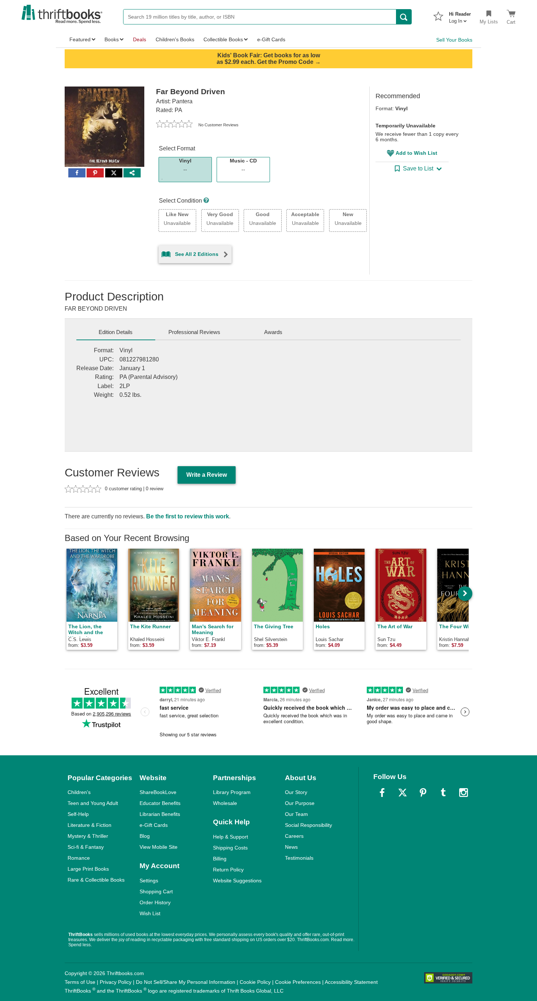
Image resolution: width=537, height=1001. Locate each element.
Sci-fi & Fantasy (86, 847)
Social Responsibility (308, 825)
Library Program (232, 792)
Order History (155, 902)
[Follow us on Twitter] (402, 792)
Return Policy (228, 869)
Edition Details (116, 332)
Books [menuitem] (111, 39)
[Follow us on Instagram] (463, 792)
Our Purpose (300, 803)
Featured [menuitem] (80, 39)
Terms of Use (80, 982)
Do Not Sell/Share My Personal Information (185, 982)
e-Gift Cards (154, 825)
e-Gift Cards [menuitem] (271, 39)
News (291, 847)
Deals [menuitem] (139, 39)
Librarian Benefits (160, 814)
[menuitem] (460, 15)
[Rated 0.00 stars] (174, 125)
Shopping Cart (156, 891)
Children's (79, 792)
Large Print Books (88, 869)
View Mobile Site (159, 847)
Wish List (150, 913)
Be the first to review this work (187, 516)
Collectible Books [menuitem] (223, 39)
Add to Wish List (416, 153)
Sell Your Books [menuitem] (454, 40)
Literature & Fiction (89, 825)
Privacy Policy (116, 982)
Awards (273, 332)
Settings (149, 880)
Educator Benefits (160, 803)
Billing (219, 859)
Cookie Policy (255, 982)
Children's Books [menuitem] (175, 39)
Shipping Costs (230, 848)
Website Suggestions (237, 880)
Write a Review (206, 475)
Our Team (296, 814)
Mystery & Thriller (88, 836)
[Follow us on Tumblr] (443, 792)
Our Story (296, 792)
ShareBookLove (158, 792)
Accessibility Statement (351, 982)
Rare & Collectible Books (96, 880)
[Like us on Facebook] (382, 792)
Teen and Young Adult (93, 803)
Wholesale (225, 803)
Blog (145, 836)
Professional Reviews (194, 332)
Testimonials (299, 858)
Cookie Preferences (298, 982)
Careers (294, 836)
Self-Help (78, 814)
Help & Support (230, 837)
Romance (79, 858)
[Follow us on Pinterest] (423, 792)
